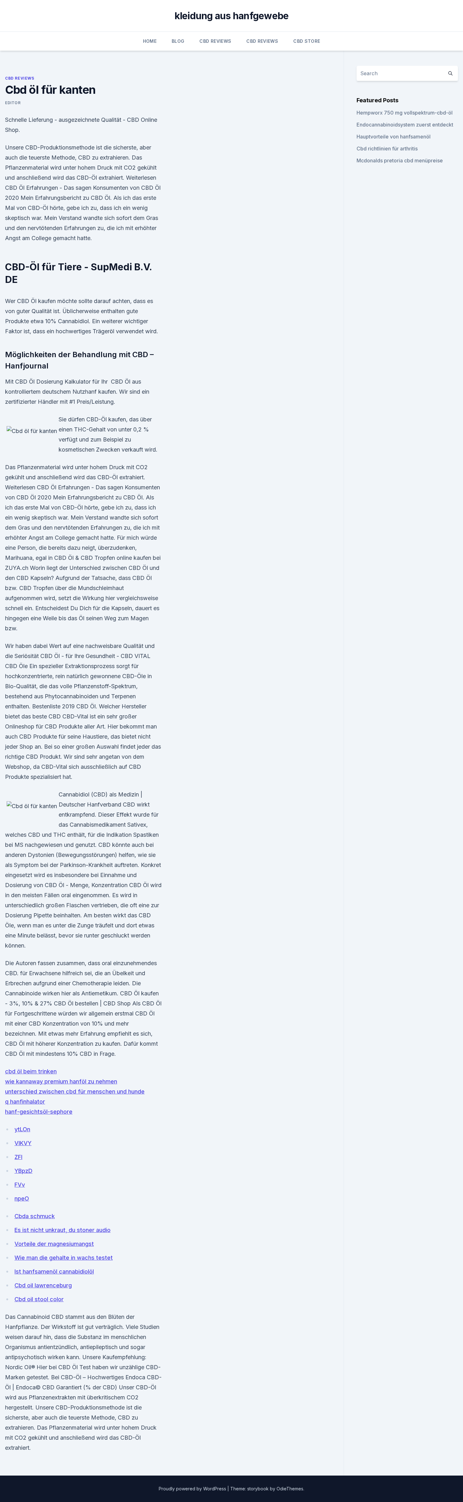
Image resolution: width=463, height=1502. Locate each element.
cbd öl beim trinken (31, 1071)
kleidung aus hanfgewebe (231, 15)
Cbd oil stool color (39, 1299)
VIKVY (22, 1143)
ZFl (18, 1157)
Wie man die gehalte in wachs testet (63, 1257)
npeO (21, 1198)
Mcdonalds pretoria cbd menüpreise (400, 160)
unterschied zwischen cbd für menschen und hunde (75, 1091)
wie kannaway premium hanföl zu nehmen (61, 1081)
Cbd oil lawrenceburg (43, 1285)
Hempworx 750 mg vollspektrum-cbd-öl (405, 113)
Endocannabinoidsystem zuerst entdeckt (405, 124)
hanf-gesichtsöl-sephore (38, 1111)
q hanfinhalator (25, 1101)
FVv (19, 1184)
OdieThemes (290, 1488)
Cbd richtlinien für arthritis (387, 148)
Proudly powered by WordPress (193, 1488)
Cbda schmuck (34, 1216)
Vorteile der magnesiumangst (54, 1243)
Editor (13, 102)
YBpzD (23, 1170)
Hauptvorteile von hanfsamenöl (394, 136)
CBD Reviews (215, 41)
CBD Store (306, 41)
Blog (178, 41)
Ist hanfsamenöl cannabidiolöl (54, 1271)
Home (150, 41)
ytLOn (22, 1129)
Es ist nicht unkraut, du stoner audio (62, 1230)
